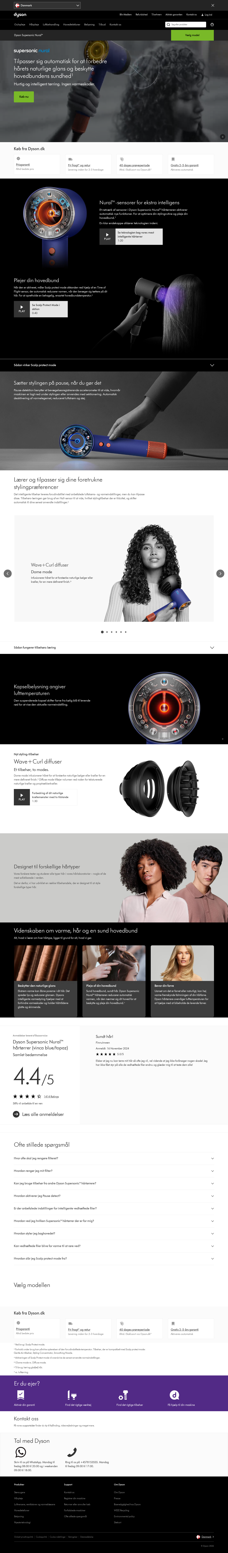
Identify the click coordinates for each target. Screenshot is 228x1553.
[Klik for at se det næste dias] (220, 574)
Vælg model (192, 35)
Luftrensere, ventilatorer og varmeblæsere (34, 1504)
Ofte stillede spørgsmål (75, 1516)
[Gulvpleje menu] (27, 24)
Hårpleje (34, 24)
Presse (117, 1498)
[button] (222, 136)
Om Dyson (119, 1492)
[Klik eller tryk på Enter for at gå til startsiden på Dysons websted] (20, 15)
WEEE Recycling (121, 1510)
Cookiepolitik (41, 1537)
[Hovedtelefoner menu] (82, 24)
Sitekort (117, 1522)
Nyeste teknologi (22, 1522)
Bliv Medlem (126, 14)
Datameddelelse (86, 1537)
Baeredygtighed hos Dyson (127, 1504)
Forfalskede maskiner (74, 1510)
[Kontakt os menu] (123, 24)
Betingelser (72, 1537)
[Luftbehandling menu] (61, 24)
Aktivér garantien (174, 14)
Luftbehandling (51, 24)
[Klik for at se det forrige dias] (8, 574)
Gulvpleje (19, 24)
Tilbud (102, 24)
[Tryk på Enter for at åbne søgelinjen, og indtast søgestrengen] (185, 24)
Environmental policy (124, 1516)
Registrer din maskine (74, 1498)
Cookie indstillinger (58, 1537)
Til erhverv (157, 14)
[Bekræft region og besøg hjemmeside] (212, 5)
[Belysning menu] (96, 24)
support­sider (29, 1425)
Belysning (89, 24)
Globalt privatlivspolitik (23, 1537)
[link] (38, 1114)
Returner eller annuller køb (77, 1504)
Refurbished (142, 14)
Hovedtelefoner (71, 24)
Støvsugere (19, 1492)
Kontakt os (191, 14)
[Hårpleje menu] (40, 24)
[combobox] (47, 5)
